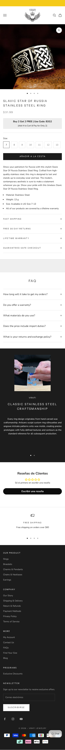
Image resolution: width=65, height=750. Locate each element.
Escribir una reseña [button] (32, 491)
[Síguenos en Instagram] (13, 719)
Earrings (7, 579)
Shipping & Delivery (13, 600)
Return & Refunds (12, 605)
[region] (32, 523)
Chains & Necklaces (12, 574)
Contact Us (8, 642)
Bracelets (7, 564)
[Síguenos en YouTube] (21, 719)
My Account (9, 637)
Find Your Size (10, 652)
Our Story (8, 595)
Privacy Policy (10, 616)
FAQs (6, 647)
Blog (5, 658)
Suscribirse (16, 707)
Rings (6, 558)
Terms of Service (11, 621)
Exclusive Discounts (13, 673)
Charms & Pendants (13, 569)
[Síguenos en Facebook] (4, 719)
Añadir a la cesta (33, 156)
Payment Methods (12, 611)
